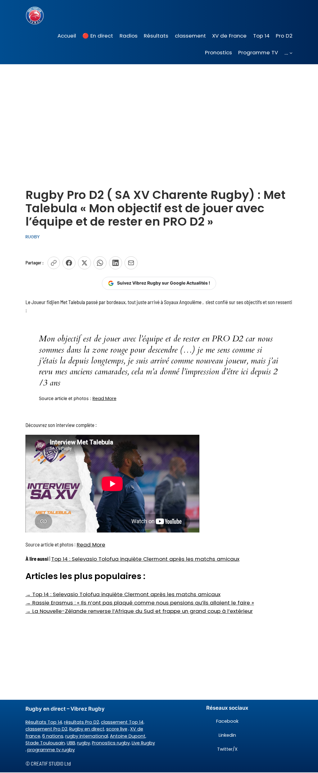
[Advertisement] (159, 113)
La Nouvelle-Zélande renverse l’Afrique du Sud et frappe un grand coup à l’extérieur (139, 611)
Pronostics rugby (111, 743)
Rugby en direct (86, 729)
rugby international (86, 736)
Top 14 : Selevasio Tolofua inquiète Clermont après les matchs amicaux (145, 559)
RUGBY (32, 237)
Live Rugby (143, 743)
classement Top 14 (122, 722)
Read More (104, 398)
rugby (83, 743)
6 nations (52, 736)
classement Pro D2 (46, 729)
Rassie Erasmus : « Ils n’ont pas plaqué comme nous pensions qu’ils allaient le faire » (139, 602)
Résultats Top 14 (43, 722)
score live (116, 729)
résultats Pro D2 (81, 722)
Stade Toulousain (45, 743)
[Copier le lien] (54, 263)
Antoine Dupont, (128, 736)
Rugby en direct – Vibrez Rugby (65, 709)
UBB (71, 743)
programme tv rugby (51, 750)
